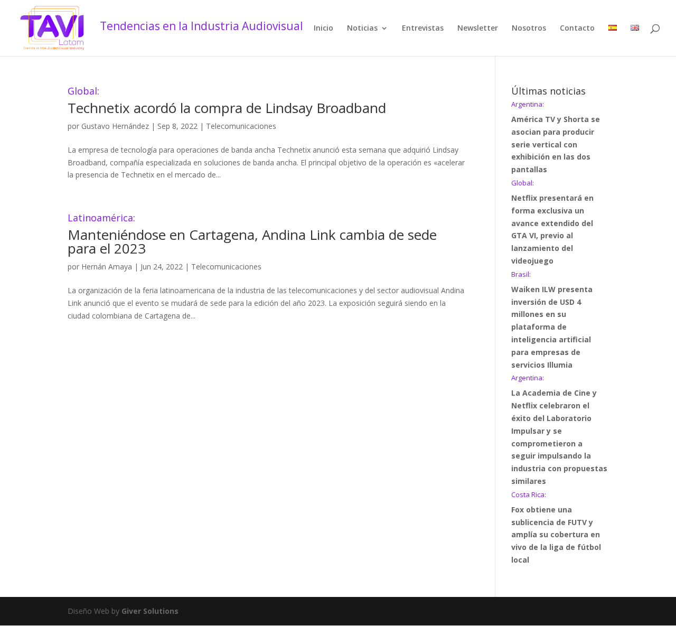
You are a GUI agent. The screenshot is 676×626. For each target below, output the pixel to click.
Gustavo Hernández (115, 126)
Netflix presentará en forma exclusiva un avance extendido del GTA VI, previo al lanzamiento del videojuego (552, 223)
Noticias (362, 28)
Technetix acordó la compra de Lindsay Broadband (227, 101)
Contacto (577, 28)
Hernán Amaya (106, 266)
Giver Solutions (150, 611)
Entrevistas (423, 28)
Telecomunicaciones (241, 126)
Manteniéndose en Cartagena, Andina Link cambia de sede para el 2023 (252, 235)
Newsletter (477, 28)
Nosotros (529, 28)
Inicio (323, 28)
